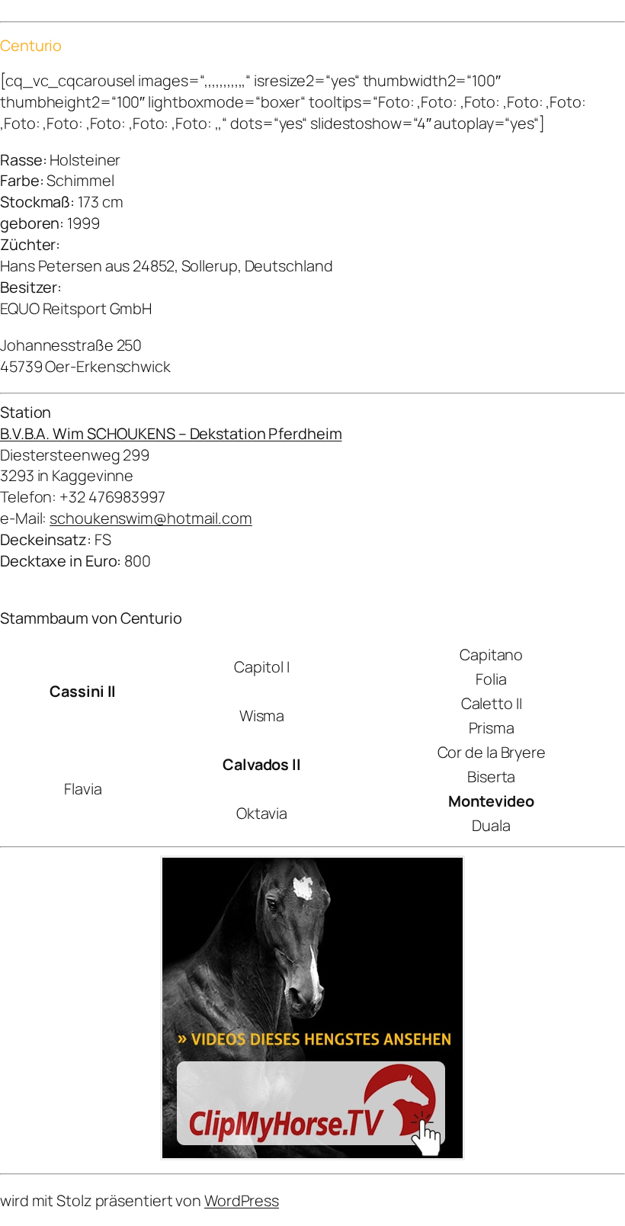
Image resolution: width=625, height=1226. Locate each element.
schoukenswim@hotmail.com (151, 518)
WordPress (241, 1200)
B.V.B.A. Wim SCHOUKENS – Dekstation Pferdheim (171, 433)
